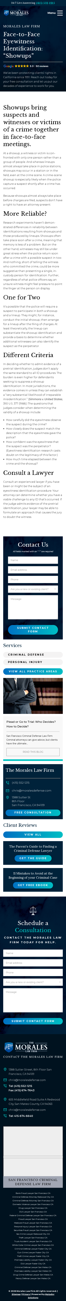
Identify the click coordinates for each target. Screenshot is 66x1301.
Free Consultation (33, 812)
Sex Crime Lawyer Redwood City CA (33, 1234)
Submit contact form (33, 629)
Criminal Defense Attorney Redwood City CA (33, 1197)
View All (33, 834)
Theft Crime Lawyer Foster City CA (33, 1256)
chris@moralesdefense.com (31, 790)
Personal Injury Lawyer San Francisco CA (33, 1226)
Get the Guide (33, 858)
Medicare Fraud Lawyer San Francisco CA (33, 1223)
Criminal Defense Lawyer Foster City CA (33, 1249)
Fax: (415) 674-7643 (21, 1090)
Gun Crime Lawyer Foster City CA (33, 1252)
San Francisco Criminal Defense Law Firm (33, 1182)
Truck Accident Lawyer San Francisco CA (33, 1241)
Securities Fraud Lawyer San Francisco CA (33, 1230)
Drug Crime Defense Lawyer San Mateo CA (33, 1274)
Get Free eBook (33, 885)
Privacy (26, 1294)
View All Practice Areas (33, 671)
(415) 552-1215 (45, 3)
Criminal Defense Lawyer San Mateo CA (33, 1267)
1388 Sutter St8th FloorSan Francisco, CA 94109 (28, 801)
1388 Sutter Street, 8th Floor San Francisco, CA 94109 (30, 1071)
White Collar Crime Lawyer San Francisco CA (33, 1245)
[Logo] (25, 1047)
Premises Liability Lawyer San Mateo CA (33, 1271)
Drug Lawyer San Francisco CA (33, 1208)
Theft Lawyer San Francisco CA (33, 1237)
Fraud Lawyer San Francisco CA (33, 1219)
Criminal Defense (26, 654)
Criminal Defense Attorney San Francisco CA (33, 1200)
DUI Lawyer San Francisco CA (33, 1211)
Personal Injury (25, 662)
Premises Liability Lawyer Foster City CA (33, 1260)
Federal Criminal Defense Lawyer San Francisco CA (33, 1215)
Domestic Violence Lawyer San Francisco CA (33, 1204)
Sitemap (16, 1294)
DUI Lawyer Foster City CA (33, 1263)
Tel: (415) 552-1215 (20, 1086)
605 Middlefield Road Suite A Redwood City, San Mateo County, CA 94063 (34, 1101)
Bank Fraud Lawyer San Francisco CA (33, 1193)
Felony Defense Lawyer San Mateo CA (33, 1278)
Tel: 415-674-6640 (21, 1116)
